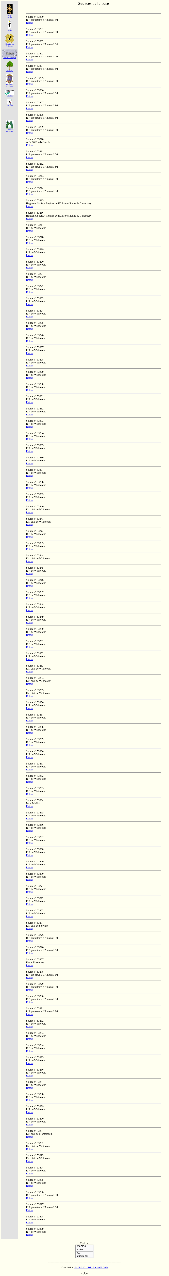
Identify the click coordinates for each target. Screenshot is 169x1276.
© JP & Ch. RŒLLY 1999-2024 (91, 1267)
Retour (29, 22)
